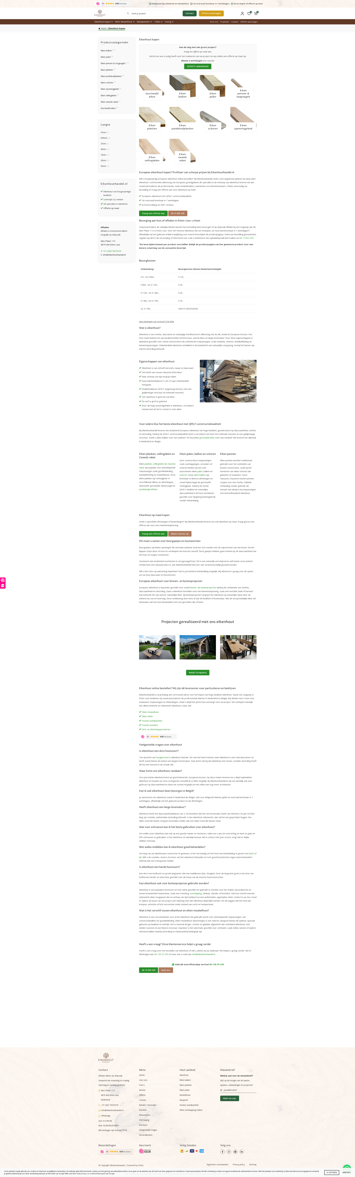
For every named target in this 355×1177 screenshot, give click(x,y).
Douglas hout (162, 757)
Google (112, 1173)
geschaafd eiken (207, 437)
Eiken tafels (147, 716)
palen (199, 471)
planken (148, 463)
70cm (103, 154)
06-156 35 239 (216, 964)
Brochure (143, 1125)
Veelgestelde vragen (148, 1130)
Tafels (157, 21)
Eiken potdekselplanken (111, 76)
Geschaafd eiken (108, 108)
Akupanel (184, 1100)
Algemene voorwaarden (217, 1164)
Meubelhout (185, 1095)
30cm (103, 166)
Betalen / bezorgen (147, 1105)
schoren (183, 474)
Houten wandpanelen (152, 720)
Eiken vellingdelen (108, 95)
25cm (103, 143)
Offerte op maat (111, 208)
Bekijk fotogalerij (197, 672)
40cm (103, 149)
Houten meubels (150, 725)
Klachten (143, 1110)
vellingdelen (158, 463)
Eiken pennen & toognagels (113, 63)
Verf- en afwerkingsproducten (156, 729)
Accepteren (332, 1172)
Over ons (214, 22)
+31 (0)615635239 (112, 251)
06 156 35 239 (161, 954)
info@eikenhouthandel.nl (203, 954)
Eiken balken (106, 50)
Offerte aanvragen (211, 13)
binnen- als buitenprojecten (203, 587)
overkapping (196, 893)
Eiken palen (106, 57)
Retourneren (144, 1115)
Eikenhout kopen (102, 21)
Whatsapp (105, 1115)
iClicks (141, 1165)
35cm (103, 132)
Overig (168, 21)
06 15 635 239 (177, 213)
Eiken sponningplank (110, 89)
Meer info (347, 1172)
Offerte (142, 1095)
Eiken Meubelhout (123, 21)
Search (127, 13)
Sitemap (253, 1164)
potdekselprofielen (148, 489)
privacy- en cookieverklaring (92, 1173)
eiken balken (200, 474)
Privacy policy (239, 1164)
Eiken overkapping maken (191, 1110)
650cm (104, 137)
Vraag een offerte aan (153, 213)
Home (103, 28)
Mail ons (166, 970)
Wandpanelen (143, 21)
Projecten (224, 22)
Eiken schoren (107, 82)
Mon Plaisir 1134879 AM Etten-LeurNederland (110, 1095)
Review (142, 1090)
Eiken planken (107, 69)
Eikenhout (184, 1075)
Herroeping (144, 1120)
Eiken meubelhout (150, 712)
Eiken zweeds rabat (109, 102)
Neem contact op (180, 533)
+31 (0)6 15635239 (109, 1105)
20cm (103, 160)
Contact (190, 13)
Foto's (142, 1085)
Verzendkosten (145, 1135)
